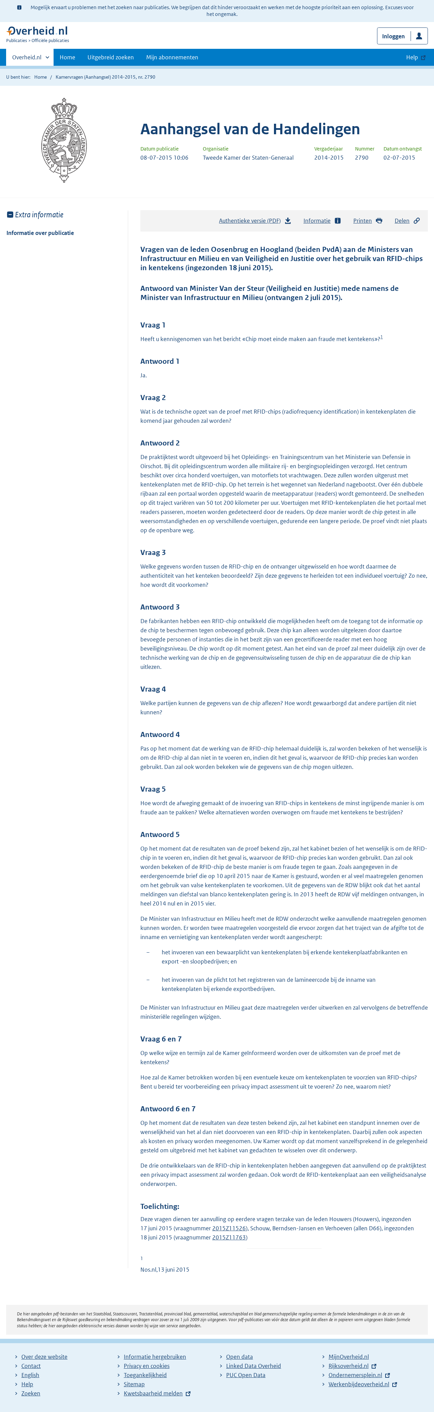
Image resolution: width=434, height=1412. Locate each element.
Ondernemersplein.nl (355, 1375)
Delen (402, 220)
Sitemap (134, 1384)
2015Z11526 (229, 1228)
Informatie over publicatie (40, 233)
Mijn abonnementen (172, 57)
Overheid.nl (26, 60)
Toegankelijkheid (145, 1375)
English (30, 1375)
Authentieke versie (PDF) (251, 222)
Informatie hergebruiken (155, 1356)
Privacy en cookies (147, 1366)
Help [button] (412, 57)
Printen (362, 220)
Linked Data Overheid (253, 1366)
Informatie (317, 220)
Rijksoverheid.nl (349, 1366)
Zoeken (30, 1393)
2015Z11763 (229, 1237)
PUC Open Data (245, 1375)
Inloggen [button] (393, 36)
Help (27, 1384)
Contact (31, 1366)
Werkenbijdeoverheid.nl (359, 1384)
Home (67, 57)
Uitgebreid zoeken (110, 57)
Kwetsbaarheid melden (153, 1393)
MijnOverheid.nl (349, 1356)
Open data (239, 1356)
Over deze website (44, 1356)
